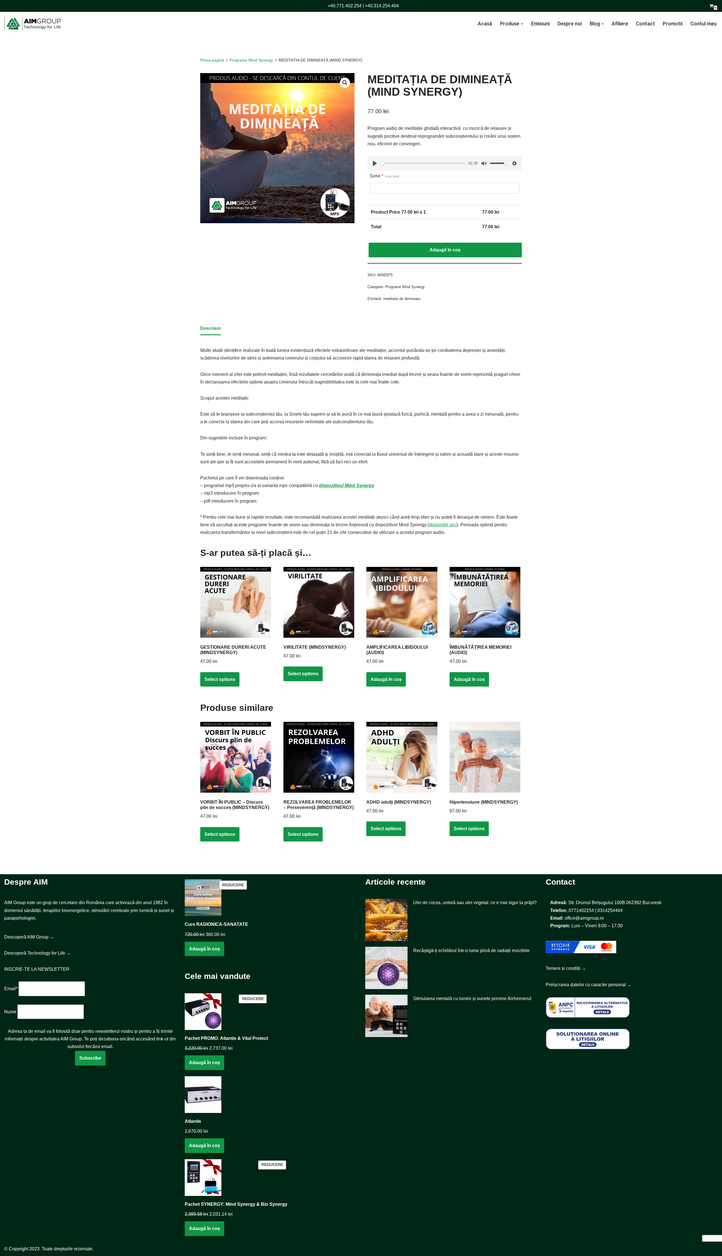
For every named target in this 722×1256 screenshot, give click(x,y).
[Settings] (514, 163)
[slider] (423, 163)
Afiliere (620, 24)
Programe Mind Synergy (251, 60)
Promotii (673, 24)
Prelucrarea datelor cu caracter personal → (588, 984)
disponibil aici (443, 524)
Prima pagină (212, 60)
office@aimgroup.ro (584, 918)
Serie (384, 176)
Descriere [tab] (210, 328)
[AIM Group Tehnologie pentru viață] (32, 24)
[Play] (374, 163)
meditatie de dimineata (401, 299)
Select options (219, 679)
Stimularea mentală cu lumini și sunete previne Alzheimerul (472, 998)
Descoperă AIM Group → (29, 937)
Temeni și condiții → (566, 968)
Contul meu (703, 24)
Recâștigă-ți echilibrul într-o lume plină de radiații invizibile (471, 950)
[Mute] (483, 163)
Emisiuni (540, 24)
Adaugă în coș (445, 249)
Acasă (485, 24)
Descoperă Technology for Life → (37, 953)
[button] (522, 24)
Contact (645, 24)
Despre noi (570, 24)
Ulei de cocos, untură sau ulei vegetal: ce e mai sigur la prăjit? (475, 902)
